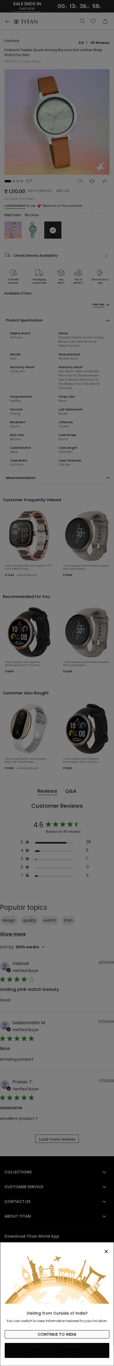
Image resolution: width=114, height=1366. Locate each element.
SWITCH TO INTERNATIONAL (57, 1350)
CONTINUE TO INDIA (57, 1334)
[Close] (57, 1248)
